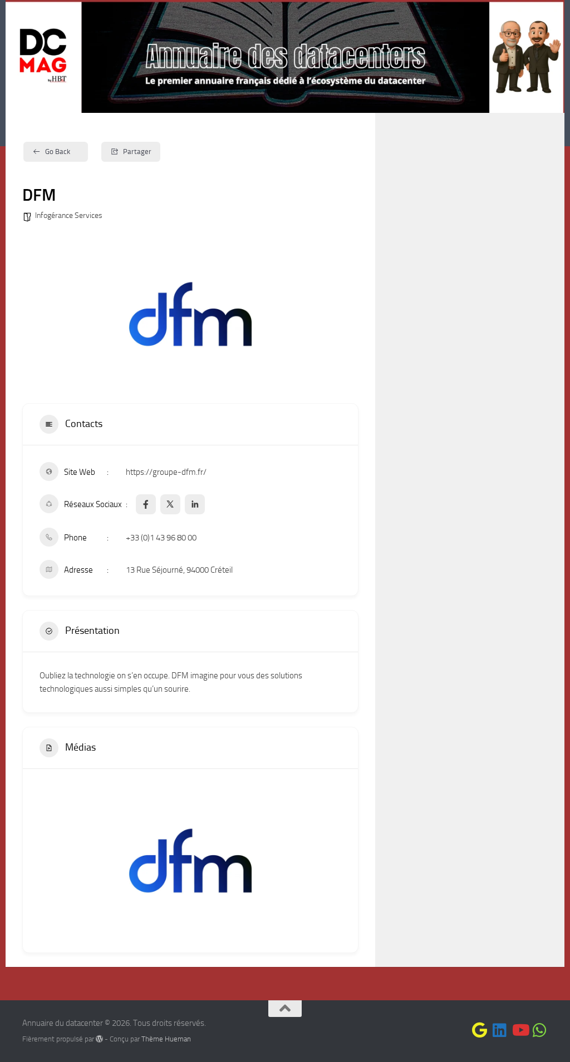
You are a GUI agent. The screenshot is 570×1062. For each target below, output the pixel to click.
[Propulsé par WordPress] (99, 1039)
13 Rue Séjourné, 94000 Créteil (179, 570)
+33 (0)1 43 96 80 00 (161, 538)
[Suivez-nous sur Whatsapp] (540, 1030)
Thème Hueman (166, 1039)
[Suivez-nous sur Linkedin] (500, 1030)
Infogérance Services (68, 215)
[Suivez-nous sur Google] (480, 1030)
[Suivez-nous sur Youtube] (520, 1030)
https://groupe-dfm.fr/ (166, 472)
